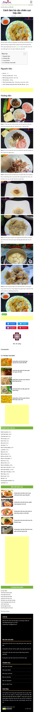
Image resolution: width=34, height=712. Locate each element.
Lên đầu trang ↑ (28, 708)
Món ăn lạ (3, 460)
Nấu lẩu (3, 478)
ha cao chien (4, 590)
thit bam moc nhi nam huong (8, 600)
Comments (6, 60)
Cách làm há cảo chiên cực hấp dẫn (17, 11)
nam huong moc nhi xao (7, 607)
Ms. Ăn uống (20, 16)
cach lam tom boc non (6, 598)
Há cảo (4, 73)
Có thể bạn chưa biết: (9, 62)
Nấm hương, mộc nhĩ (8, 77)
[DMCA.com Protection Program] (7, 709)
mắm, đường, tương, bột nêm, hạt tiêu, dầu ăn (14, 84)
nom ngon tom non (5, 594)
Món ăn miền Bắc (6, 677)
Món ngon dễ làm (5, 469)
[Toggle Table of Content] (24, 53)
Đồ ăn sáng (3, 438)
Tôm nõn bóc (6, 80)
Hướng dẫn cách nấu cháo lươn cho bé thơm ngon (23, 521)
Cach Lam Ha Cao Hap (6, 596)
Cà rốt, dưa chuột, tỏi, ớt (9, 82)
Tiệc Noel (3, 482)
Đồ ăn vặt (3, 443)
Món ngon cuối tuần (6, 467)
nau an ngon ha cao (6, 606)
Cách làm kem (4, 436)
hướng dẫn (18, 46)
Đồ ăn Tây (3, 440)
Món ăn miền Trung (7, 684)
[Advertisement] (17, 90)
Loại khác (3, 449)
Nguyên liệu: (6, 56)
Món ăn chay (4, 454)
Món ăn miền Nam (6, 680)
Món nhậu (3, 474)
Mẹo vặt (3, 452)
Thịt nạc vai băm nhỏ (8, 75)
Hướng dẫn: (6, 58)
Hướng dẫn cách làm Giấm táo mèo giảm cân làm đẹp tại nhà (23, 530)
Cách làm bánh (4, 434)
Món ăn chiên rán (23, 5)
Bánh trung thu (4, 432)
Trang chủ (3, 5)
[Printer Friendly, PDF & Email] (4, 315)
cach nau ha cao (5, 604)
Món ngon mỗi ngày (6, 471)
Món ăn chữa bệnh (5, 458)
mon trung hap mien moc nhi (8, 602)
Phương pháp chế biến (12, 5)
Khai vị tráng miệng (5, 447)
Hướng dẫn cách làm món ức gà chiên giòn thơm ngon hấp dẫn (22, 494)
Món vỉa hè (3, 476)
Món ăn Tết (3, 463)
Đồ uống (3, 445)
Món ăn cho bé (4, 456)
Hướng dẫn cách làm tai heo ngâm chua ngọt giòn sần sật (23, 503)
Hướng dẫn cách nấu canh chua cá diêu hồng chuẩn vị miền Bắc (23, 512)
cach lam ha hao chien (6, 592)
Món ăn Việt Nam (5, 465)
